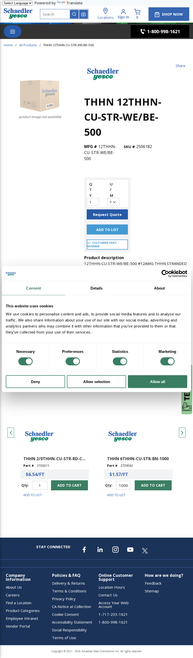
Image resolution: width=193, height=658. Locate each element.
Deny (35, 381)
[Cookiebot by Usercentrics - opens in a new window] (165, 273)
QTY (90, 189)
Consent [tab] (33, 288)
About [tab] (159, 288)
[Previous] (11, 433)
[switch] (73, 361)
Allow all (157, 381)
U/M (111, 189)
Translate (74, 2)
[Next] (182, 433)
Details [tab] (96, 288)
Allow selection (96, 381)
